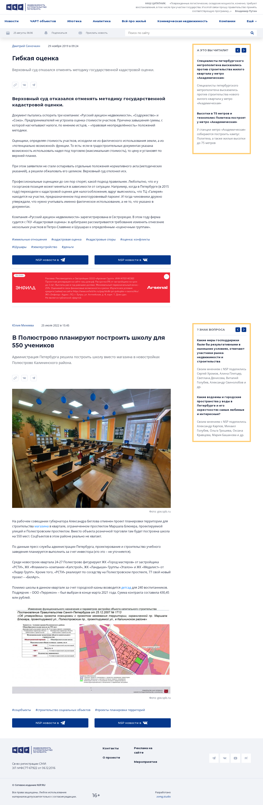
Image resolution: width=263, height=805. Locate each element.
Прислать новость (97, 32)
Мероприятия (145, 762)
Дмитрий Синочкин (26, 46)
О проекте (111, 757)
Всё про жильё (134, 21)
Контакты (111, 748)
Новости (12, 21)
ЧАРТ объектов (43, 21)
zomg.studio (164, 796)
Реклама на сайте (143, 750)
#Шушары (19, 247)
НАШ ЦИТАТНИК (155, 3)
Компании (227, 21)
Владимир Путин (246, 11)
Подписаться (59, 32)
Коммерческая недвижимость (182, 21)
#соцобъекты (21, 710)
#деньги (68, 247)
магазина (41, 526)
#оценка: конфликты (135, 239)
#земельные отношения (29, 239)
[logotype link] (26, 7)
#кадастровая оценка (66, 239)
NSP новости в (47, 260)
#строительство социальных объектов (63, 710)
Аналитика (102, 21)
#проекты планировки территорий (120, 710)
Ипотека (74, 21)
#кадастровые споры (101, 239)
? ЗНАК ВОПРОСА (211, 329)
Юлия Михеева (23, 325)
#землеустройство (44, 247)
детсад (126, 587)
